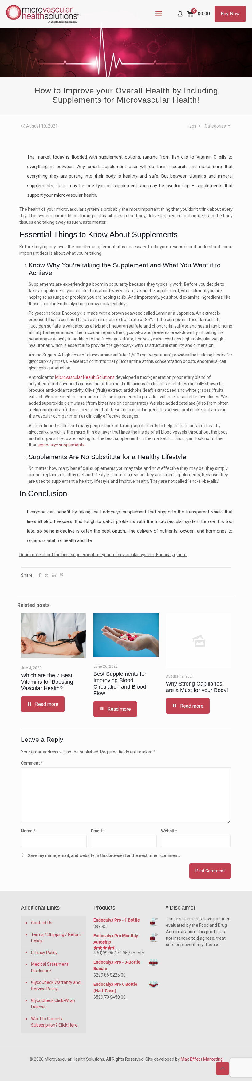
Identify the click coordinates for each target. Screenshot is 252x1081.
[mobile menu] (158, 14)
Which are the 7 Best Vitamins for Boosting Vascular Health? (47, 681)
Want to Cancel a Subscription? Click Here (54, 1022)
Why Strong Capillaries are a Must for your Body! (197, 687)
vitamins (197, 176)
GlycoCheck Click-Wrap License (53, 1003)
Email (98, 830)
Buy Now (230, 14)
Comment (32, 763)
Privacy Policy (44, 952)
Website (169, 830)
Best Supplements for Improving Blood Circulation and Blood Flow (119, 683)
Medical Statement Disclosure (49, 967)
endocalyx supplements (61, 444)
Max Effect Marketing (202, 1059)
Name (28, 830)
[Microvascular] (42, 14)
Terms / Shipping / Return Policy (56, 937)
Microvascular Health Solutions (85, 377)
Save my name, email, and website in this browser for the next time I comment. (104, 855)
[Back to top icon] (222, 1068)
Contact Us (41, 922)
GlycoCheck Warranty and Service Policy (56, 985)
